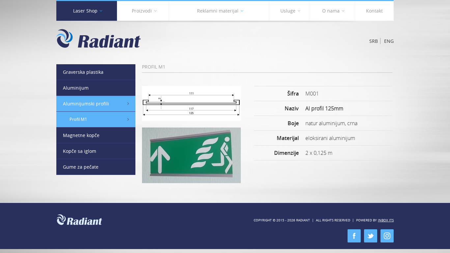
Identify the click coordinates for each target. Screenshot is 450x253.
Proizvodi (142, 11)
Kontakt (374, 11)
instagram (387, 235)
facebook (354, 235)
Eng (389, 41)
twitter (370, 235)
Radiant (98, 38)
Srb (373, 41)
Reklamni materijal (218, 11)
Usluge (287, 11)
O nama (331, 11)
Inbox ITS (386, 220)
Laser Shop (85, 11)
